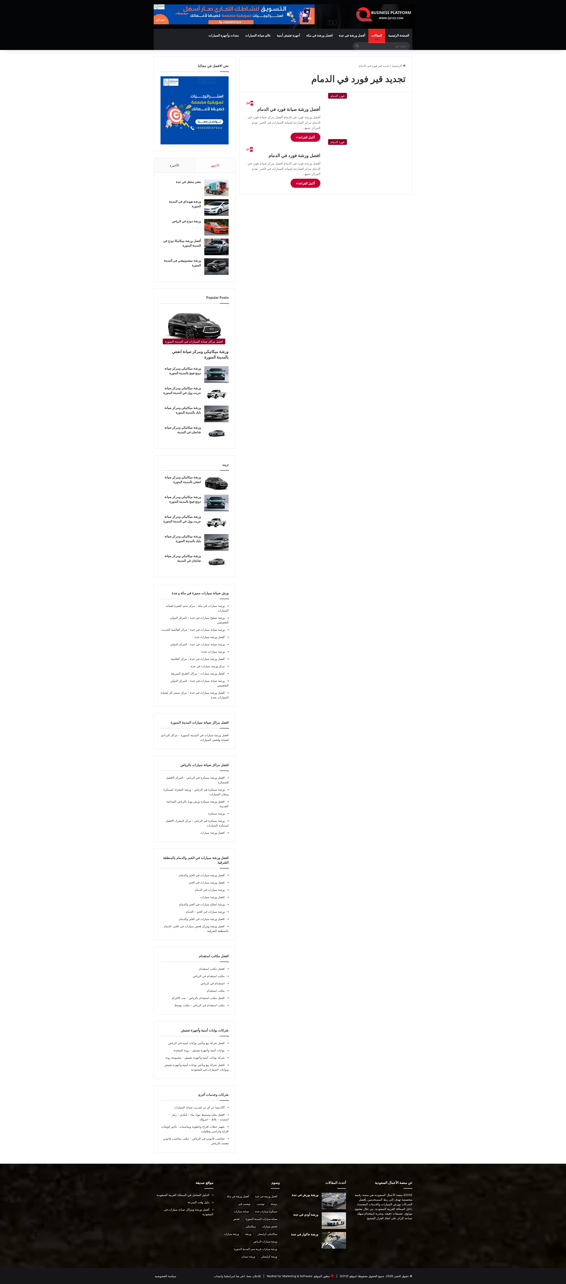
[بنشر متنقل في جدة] (216, 188)
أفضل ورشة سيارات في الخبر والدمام (202, 875)
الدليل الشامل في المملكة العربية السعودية (183, 1195)
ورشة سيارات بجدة (213, 651)
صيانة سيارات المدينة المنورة (261, 1219)
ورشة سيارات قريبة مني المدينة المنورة (255, 1249)
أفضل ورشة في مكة (238, 1196)
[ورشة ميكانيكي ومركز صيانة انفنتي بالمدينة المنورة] (216, 483)
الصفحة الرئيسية (398, 35)
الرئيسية (397, 65)
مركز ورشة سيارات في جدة (208, 666)
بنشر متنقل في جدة (188, 182)
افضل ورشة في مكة (319, 35)
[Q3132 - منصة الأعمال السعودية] (383, 14)
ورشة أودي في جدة (305, 1214)
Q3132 (344, 1276)
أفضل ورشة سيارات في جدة (207, 659)
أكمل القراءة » (305, 137)
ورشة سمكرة (216, 813)
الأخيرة (174, 165)
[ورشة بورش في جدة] (334, 1201)
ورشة (248, 1234)
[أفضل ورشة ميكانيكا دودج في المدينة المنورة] (216, 247)
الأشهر (215, 165)
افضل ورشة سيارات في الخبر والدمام (202, 919)
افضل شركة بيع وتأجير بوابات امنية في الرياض (196, 1043)
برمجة (274, 1203)
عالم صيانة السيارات (258, 35)
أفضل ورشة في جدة (352, 35)
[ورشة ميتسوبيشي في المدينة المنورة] (216, 266)
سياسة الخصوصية (165, 1276)
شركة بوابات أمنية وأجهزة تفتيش (204, 1057)
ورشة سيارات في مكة (211, 606)
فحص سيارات (269, 1226)
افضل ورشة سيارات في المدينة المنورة (205, 735)
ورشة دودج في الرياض (186, 221)
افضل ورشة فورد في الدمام (294, 155)
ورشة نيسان (248, 1256)
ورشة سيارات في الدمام (210, 889)
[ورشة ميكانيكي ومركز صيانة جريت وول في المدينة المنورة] (216, 394)
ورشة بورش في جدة (305, 1195)
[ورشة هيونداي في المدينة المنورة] (216, 207)
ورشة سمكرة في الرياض (209, 789)
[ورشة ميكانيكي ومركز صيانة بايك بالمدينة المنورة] (216, 414)
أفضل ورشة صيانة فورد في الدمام (288, 109)
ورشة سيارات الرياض (265, 1241)
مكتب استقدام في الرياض (209, 976)
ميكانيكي (251, 1226)
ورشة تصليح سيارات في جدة (207, 617)
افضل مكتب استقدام (212, 968)
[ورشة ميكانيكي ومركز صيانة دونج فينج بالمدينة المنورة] (216, 374)
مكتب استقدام (216, 990)
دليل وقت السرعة (198, 1202)
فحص (236, 1219)
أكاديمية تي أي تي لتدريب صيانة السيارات (199, 1107)
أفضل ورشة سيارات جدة (210, 637)
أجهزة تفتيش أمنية (288, 35)
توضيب (260, 1203)
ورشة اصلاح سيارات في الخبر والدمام (202, 904)
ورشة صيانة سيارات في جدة (207, 629)
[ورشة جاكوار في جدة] (334, 1240)
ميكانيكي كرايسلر (267, 1234)
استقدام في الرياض (213, 983)
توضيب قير (244, 1203)
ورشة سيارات (231, 1234)
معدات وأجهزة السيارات (223, 35)
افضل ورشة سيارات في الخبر (207, 882)
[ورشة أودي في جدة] (334, 1220)
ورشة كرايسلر (269, 1256)
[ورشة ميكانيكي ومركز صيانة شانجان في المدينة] (216, 433)
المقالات (376, 35)
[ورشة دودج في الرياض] (216, 227)
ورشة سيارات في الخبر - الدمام (205, 911)
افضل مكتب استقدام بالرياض (206, 998)
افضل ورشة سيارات (212, 673)
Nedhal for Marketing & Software (289, 1276)
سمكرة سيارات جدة (266, 1211)
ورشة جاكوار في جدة (304, 1234)
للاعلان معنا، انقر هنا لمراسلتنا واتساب (237, 1276)
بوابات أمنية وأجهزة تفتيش (208, 1050)
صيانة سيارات (241, 1211)
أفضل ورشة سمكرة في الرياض (205, 777)
